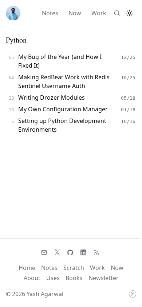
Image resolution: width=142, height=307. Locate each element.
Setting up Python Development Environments (62, 125)
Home (27, 268)
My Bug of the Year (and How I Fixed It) (60, 61)
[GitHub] (70, 252)
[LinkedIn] (83, 252)
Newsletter (103, 278)
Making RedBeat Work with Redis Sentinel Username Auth (64, 81)
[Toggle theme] (129, 13)
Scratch (73, 268)
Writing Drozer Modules (51, 97)
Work (98, 13)
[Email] (44, 252)
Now (74, 13)
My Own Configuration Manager (63, 109)
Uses (53, 278)
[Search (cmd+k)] (117, 13)
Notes (50, 13)
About (32, 278)
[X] (57, 252)
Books (74, 278)
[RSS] (96, 252)
